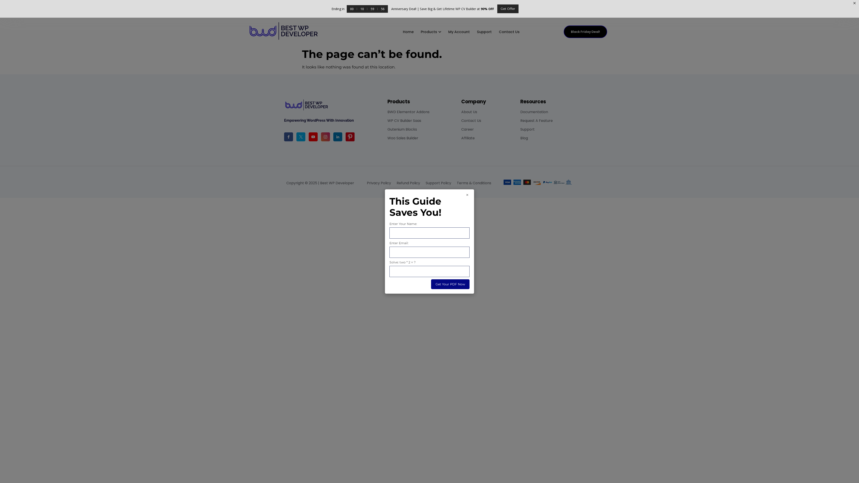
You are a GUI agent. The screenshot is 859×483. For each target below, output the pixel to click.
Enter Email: (398, 243)
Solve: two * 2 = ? (402, 262)
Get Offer (508, 9)
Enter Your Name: (403, 224)
